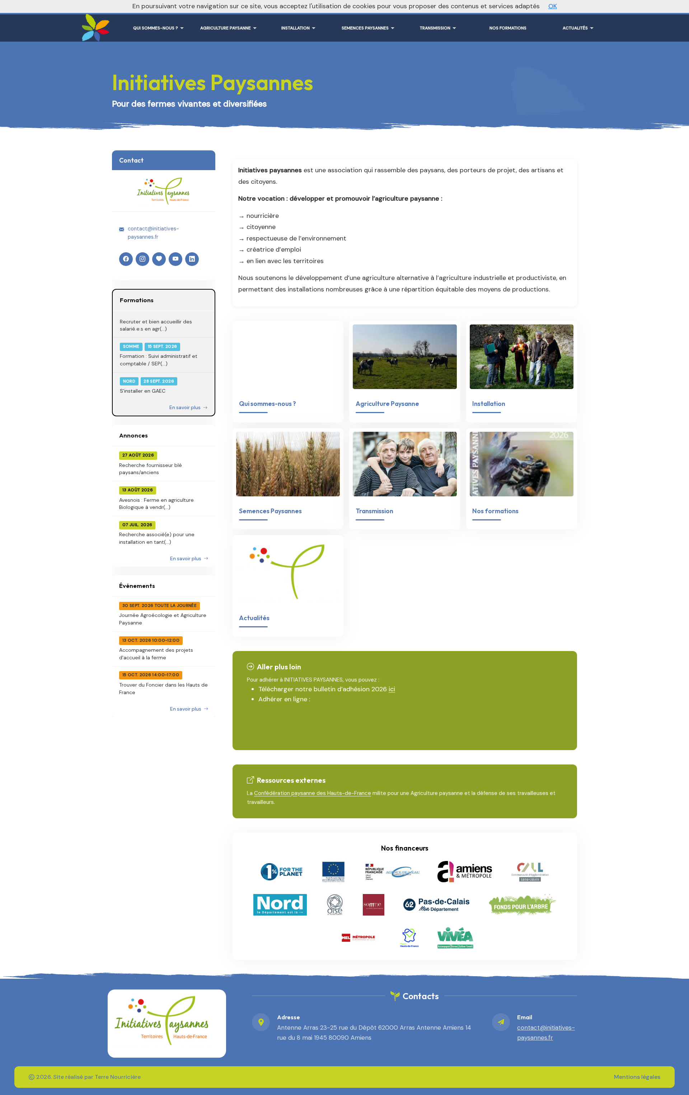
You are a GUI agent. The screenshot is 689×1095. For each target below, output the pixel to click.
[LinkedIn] (192, 259)
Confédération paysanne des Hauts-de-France (312, 793)
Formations (137, 300)
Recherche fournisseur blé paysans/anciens (150, 469)
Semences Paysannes (270, 511)
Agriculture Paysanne (387, 403)
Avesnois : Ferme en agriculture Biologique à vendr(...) (156, 503)
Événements (137, 585)
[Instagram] (142, 259)
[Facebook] (126, 259)
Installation (488, 403)
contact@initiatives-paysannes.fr (153, 232)
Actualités (254, 618)
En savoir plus (185, 407)
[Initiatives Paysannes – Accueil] (94, 25)
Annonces (133, 435)
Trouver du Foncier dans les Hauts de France (163, 688)
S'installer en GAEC (142, 391)
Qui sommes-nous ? (267, 403)
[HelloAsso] (159, 259)
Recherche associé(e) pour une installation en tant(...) (156, 538)
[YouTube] (175, 259)
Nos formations (495, 511)
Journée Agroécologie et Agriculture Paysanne (162, 619)
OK (552, 6)
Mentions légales (637, 1077)
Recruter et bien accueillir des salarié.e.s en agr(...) (156, 325)
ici (392, 689)
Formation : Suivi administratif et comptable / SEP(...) (158, 359)
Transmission (374, 511)
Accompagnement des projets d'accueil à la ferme (156, 653)
